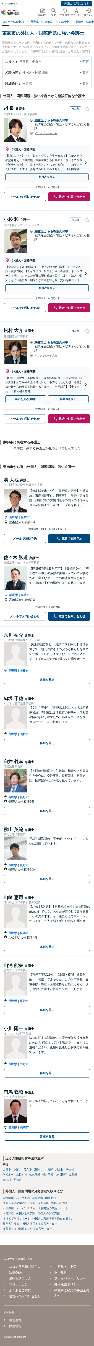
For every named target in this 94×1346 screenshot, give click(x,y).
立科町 (73, 1174)
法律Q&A (15, 1272)
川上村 (59, 1169)
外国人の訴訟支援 (49, 1213)
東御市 (39, 120)
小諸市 (17, 1169)
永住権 (63, 1203)
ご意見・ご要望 (65, 1266)
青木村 (7, 1179)
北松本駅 (14, 937)
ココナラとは (18, 1284)
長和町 (17, 1179)
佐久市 (28, 1169)
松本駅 (14, 522)
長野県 (13, 517)
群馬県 (13, 595)
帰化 (54, 1203)
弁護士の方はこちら (76, 3)
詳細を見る (47, 679)
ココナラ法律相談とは (25, 1266)
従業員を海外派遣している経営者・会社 (27, 1228)
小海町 (49, 1169)
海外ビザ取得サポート (16, 1218)
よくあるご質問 (20, 1290)
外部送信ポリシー (67, 1284)
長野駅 (13, 801)
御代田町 (61, 1174)
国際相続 (50, 1198)
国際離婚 (8, 1198)
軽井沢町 (47, 1174)
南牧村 (70, 1169)
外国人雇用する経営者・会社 (39, 1223)
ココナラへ (11, 4)
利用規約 (60, 1272)
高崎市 (25, 595)
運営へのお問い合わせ (25, 1296)
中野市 (24, 1064)
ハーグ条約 (23, 1198)
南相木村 (8, 1174)
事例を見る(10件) (26, 399)
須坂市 (24, 734)
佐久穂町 (34, 1174)
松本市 (25, 517)
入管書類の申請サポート (53, 1208)
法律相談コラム (20, 1278)
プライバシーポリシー (70, 1278)
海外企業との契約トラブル (19, 1203)
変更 (85, 62)
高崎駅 (14, 600)
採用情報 (15, 1326)
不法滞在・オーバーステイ (19, 1208)
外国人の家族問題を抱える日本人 (52, 1218)
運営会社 (15, 1320)
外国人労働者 (11, 1223)
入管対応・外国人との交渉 (19, 1213)
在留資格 (43, 1203)
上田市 (24, 670)
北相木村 (21, 1174)
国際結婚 (37, 1198)
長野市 (24, 797)
